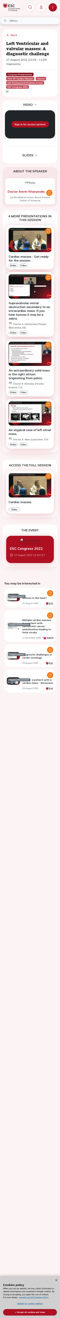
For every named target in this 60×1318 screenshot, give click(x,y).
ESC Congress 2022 (26, 548)
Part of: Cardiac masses (20, 79)
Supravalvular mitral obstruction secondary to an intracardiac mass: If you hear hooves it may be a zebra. (29, 310)
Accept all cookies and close (31, 1312)
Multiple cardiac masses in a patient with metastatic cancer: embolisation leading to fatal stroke (36, 626)
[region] (30, 1297)
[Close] (56, 1280)
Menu (14, 20)
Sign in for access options (30, 124)
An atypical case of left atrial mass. (30, 432)
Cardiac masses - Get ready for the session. (29, 258)
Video (23, 265)
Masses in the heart (34, 597)
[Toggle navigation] (53, 7)
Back (14, 35)
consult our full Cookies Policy (33, 1297)
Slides (13, 265)
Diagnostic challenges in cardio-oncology (37, 656)
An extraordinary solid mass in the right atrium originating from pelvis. (29, 374)
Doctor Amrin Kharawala (26, 191)
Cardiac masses (20, 502)
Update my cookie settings (30, 1303)
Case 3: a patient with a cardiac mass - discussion (37, 681)
